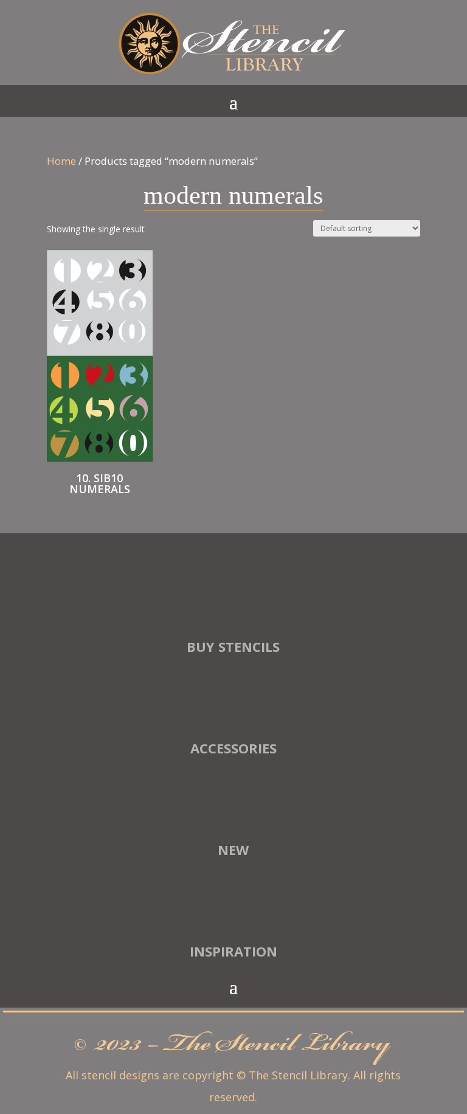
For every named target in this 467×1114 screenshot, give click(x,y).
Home (61, 161)
